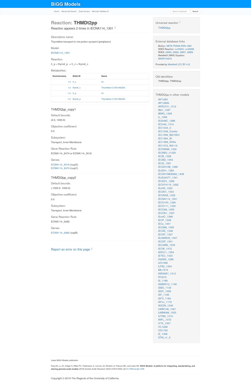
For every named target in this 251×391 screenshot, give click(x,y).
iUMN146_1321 (167, 309)
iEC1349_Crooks (168, 131)
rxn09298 (189, 49)
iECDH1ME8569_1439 (171, 174)
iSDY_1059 (164, 291)
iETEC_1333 (165, 255)
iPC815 (162, 277)
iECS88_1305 (166, 227)
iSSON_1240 (165, 305)
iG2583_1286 (166, 259)
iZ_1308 (162, 333)
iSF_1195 (163, 294)
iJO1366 (163, 262)
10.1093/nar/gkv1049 (135, 368)
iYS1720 (163, 330)
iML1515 (163, 269)
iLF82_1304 (165, 266)
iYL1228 (163, 326)
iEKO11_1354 (166, 252)
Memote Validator (99, 11)
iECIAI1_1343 (166, 191)
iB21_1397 (164, 110)
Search (195, 11)
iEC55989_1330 (167, 149)
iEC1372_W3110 (168, 145)
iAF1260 (163, 99)
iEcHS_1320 (165, 188)
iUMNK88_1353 (167, 312)
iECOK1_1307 (166, 213)
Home (56, 11)
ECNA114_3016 (60, 164)
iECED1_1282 (166, 181)
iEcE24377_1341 (168, 177)
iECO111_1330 (167, 206)
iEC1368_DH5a (167, 142)
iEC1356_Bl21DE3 (168, 134)
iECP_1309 (164, 220)
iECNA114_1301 (60, 52)
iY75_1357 (164, 323)
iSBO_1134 (164, 287)
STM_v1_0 (164, 337)
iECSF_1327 (165, 234)
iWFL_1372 (164, 319)
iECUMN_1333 (166, 245)
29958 (190, 52)
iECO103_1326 (167, 202)
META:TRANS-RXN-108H (179, 45)
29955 (168, 52)
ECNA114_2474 (60, 168)
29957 (183, 52)
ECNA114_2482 (60, 232)
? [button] (91, 249)
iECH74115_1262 (168, 184)
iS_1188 (163, 280)
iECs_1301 (164, 223)
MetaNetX (173, 64)
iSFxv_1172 (165, 302)
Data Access (84, 11)
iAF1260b (163, 102)
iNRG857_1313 (167, 273)
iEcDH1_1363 (166, 170)
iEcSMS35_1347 (167, 237)
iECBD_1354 (165, 159)
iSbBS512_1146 (167, 284)
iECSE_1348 (165, 230)
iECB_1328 (164, 156)
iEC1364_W (165, 138)
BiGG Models (66, 3)
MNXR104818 (165, 58)
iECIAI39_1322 (166, 195)
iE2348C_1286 (166, 120)
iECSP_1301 (165, 241)
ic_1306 (162, 117)
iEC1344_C (164, 127)
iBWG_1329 (165, 113)
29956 (176, 52)
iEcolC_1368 (165, 216)
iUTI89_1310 (165, 316)
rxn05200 (179, 49)
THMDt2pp (164, 27)
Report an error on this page (71, 249)
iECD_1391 (164, 163)
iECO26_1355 (166, 209)
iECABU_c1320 (167, 152)
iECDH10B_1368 (168, 166)
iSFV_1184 (164, 298)
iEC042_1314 (166, 124)
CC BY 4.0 (184, 64)
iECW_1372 (165, 248)
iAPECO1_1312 (167, 106)
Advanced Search (69, 11)
